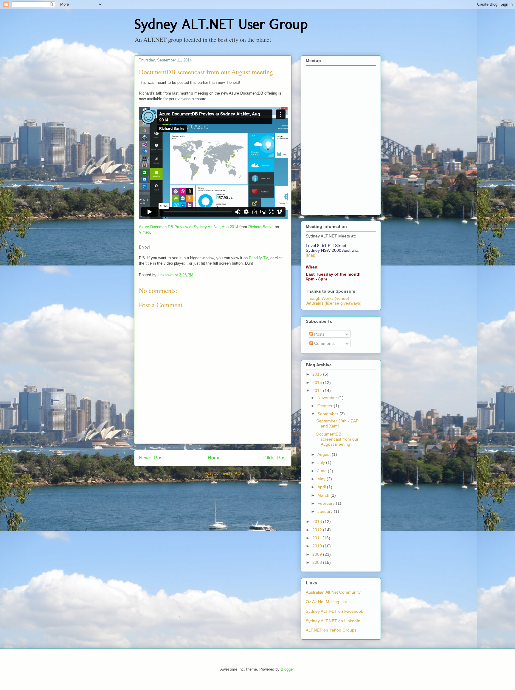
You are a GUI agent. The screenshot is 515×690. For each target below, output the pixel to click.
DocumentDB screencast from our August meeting (337, 439)
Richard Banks (261, 227)
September (328, 413)
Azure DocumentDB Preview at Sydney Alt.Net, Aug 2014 (188, 227)
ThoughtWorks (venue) (327, 298)
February (326, 503)
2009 (317, 554)
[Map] (311, 255)
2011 (317, 537)
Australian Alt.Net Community (333, 592)
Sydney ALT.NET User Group (221, 24)
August (324, 454)
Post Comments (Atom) (224, 473)
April (322, 486)
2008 (317, 562)
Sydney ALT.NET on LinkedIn (333, 620)
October (325, 405)
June (322, 470)
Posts (319, 334)
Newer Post (151, 457)
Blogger (287, 669)
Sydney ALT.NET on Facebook (334, 611)
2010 (317, 546)
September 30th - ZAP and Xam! (337, 423)
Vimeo (144, 232)
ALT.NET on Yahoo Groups (331, 630)
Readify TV (258, 258)
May (322, 478)
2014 (317, 390)
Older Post (275, 457)
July (321, 462)
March (324, 495)
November (327, 397)
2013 (317, 521)
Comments (324, 343)
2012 (317, 529)
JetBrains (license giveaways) (334, 303)
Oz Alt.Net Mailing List (326, 601)
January (325, 511)
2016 (317, 374)
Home (214, 457)
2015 (317, 382)
